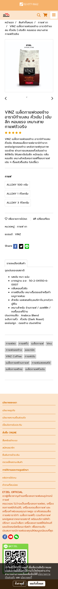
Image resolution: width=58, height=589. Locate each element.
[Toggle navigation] (53, 15)
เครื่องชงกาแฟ (31, 496)
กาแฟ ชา (22, 227)
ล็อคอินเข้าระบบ (9, 440)
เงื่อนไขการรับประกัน (12, 425)
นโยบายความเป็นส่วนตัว (14, 417)
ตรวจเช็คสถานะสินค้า (12, 462)
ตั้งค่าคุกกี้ (19, 583)
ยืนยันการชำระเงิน (10, 455)
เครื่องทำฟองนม (11, 511)
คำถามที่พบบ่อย (10, 485)
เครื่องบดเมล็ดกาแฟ (34, 507)
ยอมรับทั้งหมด (36, 583)
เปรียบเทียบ (43, 219)
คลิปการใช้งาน (9, 477)
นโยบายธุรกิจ (8, 410)
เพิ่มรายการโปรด (17, 219)
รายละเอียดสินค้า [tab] (16, 263)
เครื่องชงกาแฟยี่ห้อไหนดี (38, 523)
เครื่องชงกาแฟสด (35, 504)
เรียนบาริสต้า (24, 527)
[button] (37, 15)
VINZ (18, 234)
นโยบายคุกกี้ (26, 577)
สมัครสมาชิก (8, 447)
